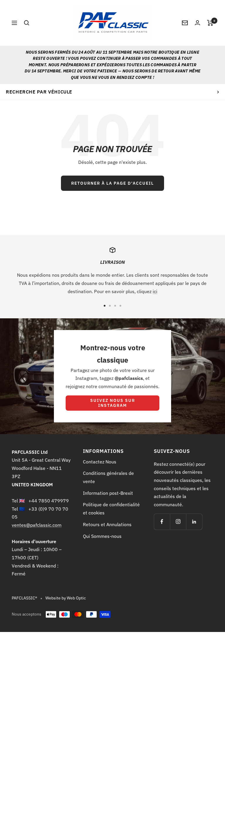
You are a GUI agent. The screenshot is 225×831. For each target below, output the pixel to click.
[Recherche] (26, 23)
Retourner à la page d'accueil (112, 183)
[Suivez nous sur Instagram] (178, 522)
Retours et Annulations (107, 524)
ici (155, 291)
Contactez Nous (99, 462)
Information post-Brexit (108, 493)
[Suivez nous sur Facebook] (162, 522)
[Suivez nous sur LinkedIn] (194, 522)
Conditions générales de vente (108, 477)
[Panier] (210, 23)
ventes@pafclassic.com (37, 525)
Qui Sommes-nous (102, 536)
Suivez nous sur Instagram (112, 403)
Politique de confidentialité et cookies (111, 509)
